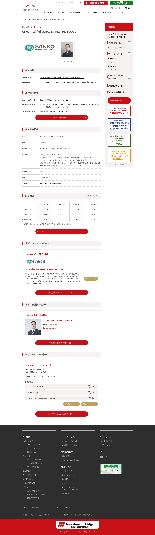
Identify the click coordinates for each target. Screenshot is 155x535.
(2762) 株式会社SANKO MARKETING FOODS (118, 35)
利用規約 (35, 507)
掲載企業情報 (48, 12)
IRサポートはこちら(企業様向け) (119, 155)
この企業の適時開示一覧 (60, 118)
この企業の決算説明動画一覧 (60, 343)
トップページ (26, 19)
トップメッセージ (68, 475)
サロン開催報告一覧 (34, 463)
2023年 (113, 70)
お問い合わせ (105, 445)
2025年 (113, 62)
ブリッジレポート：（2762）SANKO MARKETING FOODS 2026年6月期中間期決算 (68, 82)
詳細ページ (89, 279)
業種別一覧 (31, 452)
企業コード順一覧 (34, 445)
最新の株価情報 (115, 100)
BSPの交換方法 (33, 498)
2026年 (113, 59)
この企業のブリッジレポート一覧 (60, 293)
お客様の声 (68, 404)
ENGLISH (65, 494)
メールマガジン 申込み (119, 140)
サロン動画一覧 (33, 467)
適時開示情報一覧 (115, 86)
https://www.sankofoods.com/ (50, 183)
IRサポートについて (70, 488)
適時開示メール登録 (69, 445)
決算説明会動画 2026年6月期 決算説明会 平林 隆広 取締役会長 (62, 78)
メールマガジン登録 (69, 441)
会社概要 (65, 479)
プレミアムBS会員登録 (70, 460)
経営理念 (65, 483)
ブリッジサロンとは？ (123, 12)
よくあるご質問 (106, 441)
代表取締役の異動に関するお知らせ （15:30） (55, 111)
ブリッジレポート (91, 12)
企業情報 (34, 19)
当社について (67, 471)
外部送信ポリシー (70, 507)
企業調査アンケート (119, 111)
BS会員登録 (66, 456)
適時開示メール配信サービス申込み (119, 125)
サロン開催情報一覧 (117, 48)
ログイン (127, 8)
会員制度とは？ (33, 491)
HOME (25, 507)
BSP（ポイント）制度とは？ (38, 494)
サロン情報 (61, 12)
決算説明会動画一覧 (116, 92)
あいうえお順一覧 (34, 448)
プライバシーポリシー (51, 507)
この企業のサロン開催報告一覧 (60, 414)
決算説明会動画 (75, 12)
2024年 (113, 66)
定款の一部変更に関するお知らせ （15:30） (54, 100)
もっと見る (41, 231)
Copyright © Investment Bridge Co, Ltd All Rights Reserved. (77, 532)
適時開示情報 (106, 12)
